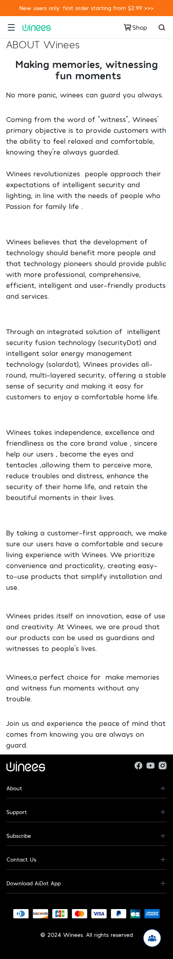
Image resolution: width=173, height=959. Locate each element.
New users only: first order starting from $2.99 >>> (86, 7)
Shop (139, 27)
